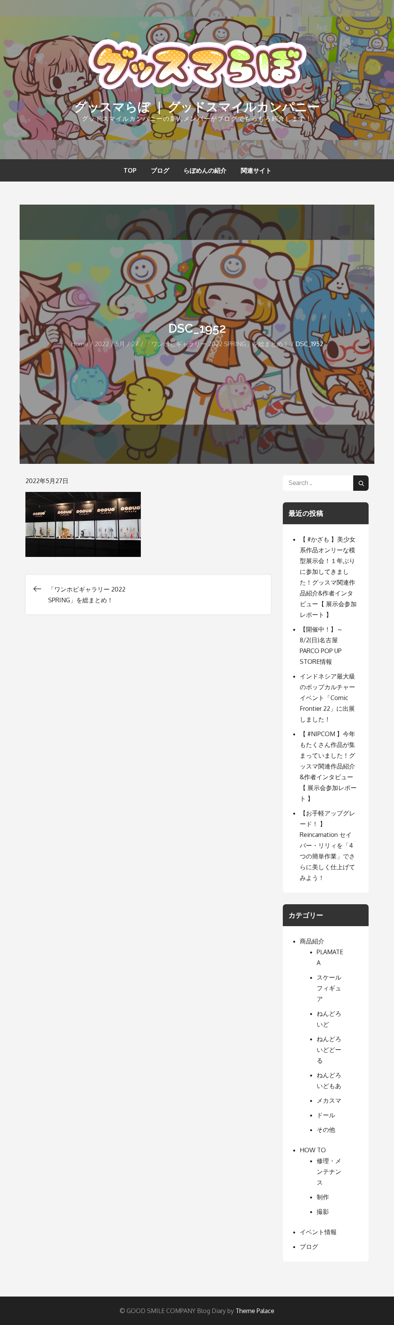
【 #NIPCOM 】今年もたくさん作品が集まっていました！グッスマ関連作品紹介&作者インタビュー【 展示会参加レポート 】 (328, 766)
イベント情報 (318, 1232)
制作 (323, 1197)
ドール (326, 1115)
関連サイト (256, 170)
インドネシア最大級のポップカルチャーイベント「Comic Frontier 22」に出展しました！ (327, 697)
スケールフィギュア (329, 988)
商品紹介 (312, 941)
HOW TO (313, 1150)
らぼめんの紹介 (205, 170)
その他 (326, 1129)
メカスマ (329, 1100)
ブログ (160, 170)
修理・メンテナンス (329, 1171)
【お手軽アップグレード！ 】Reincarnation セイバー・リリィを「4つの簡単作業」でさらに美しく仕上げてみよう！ (327, 845)
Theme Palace (254, 1311)
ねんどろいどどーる (329, 1049)
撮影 (323, 1211)
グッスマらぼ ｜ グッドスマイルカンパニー (197, 107)
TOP (130, 170)
